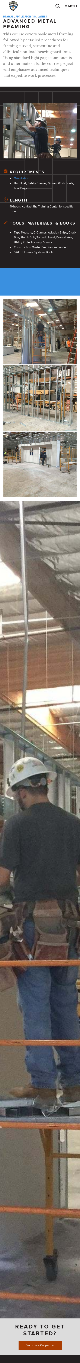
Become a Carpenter (40, 1345)
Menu (72, 6)
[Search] (57, 7)
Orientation (21, 178)
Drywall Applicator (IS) (19, 16)
